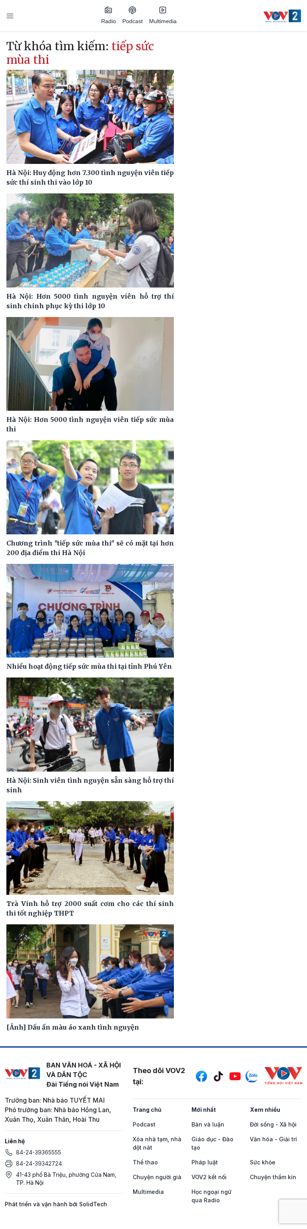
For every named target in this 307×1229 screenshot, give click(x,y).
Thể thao (145, 1162)
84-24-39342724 (39, 1163)
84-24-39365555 (38, 1152)
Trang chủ (147, 1109)
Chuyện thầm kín (273, 1177)
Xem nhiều (265, 1109)
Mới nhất (203, 1109)
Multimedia (163, 21)
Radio (108, 21)
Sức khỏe (262, 1162)
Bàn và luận (207, 1124)
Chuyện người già (157, 1177)
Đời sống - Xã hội (273, 1124)
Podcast (132, 21)
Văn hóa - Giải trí (273, 1139)
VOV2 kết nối (209, 1177)
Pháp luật (204, 1162)
